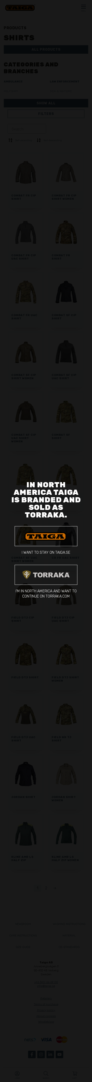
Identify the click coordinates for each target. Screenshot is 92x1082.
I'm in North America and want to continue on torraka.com (46, 593)
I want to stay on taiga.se (46, 552)
